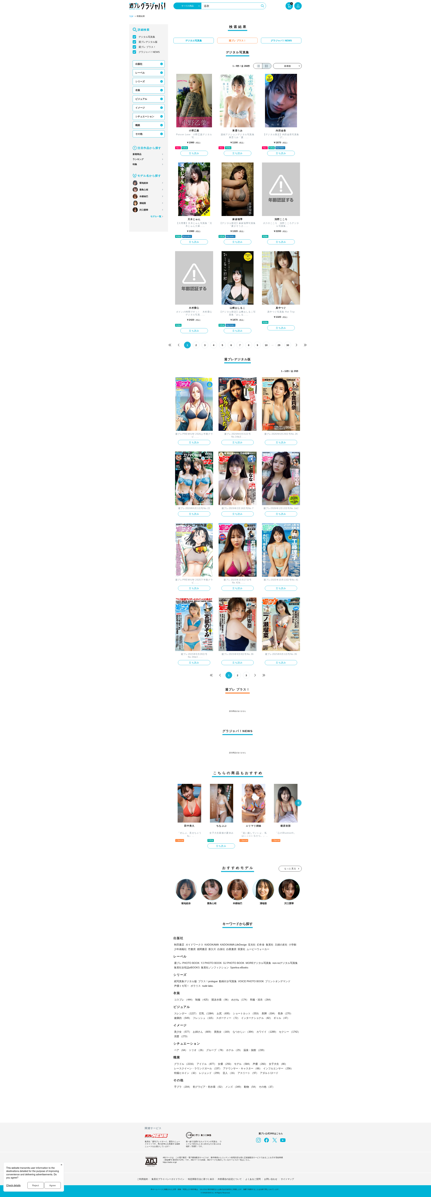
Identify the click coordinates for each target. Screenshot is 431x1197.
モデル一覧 (155, 216)
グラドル (184, 1063)
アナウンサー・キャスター (242, 1068)
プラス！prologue (208, 981)
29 (279, 345)
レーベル (140, 72)
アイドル (207, 1063)
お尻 (224, 1013)
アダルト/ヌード (269, 1073)
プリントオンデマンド (277, 981)
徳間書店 (202, 949)
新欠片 (212, 949)
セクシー (289, 1031)
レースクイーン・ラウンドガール (198, 1068)
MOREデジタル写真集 (258, 963)
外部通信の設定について (230, 1179)
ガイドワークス (194, 944)
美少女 (182, 1031)
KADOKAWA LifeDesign (233, 944)
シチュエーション (144, 116)
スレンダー (186, 1013)
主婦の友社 (281, 944)
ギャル (282, 1018)
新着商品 (137, 154)
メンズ (234, 1086)
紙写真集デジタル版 (185, 981)
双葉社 (241, 949)
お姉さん (203, 1031)
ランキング (138, 159)
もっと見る (290, 868)
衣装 (137, 90)
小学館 (292, 944)
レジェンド (210, 1073)
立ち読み (194, 153)
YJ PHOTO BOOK (211, 963)
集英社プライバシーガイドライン (168, 1179)
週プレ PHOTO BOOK (187, 963)
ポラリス (196, 985)
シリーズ (140, 81)
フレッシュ (204, 1018)
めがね (240, 999)
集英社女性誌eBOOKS (187, 967)
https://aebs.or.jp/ (170, 1162)
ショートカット (246, 1013)
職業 (137, 125)
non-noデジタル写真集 (285, 963)
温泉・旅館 (254, 1050)
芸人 (229, 1073)
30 (287, 345)
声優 (260, 1063)
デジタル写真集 (147, 36)
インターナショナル (256, 1018)
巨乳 (207, 1013)
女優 (225, 1063)
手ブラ (182, 1086)
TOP (131, 16)
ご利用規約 (142, 1179)
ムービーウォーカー (258, 949)
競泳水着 (220, 999)
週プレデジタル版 (148, 42)
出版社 (138, 64)
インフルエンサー (278, 1068)
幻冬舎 (260, 944)
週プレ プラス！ (147, 47)
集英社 (269, 944)
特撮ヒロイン (186, 1073)
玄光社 (252, 944)
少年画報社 (180, 949)
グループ (215, 1050)
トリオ (197, 1050)
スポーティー (228, 1018)
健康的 (182, 1018)
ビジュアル (141, 99)
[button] (298, 803)
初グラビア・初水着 (208, 1086)
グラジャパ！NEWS (149, 52)
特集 (135, 164)
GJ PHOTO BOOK (233, 963)
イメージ (140, 107)
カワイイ (267, 1031)
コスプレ (184, 999)
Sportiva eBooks (239, 967)
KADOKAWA (212, 944)
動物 (250, 1086)
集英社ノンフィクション (215, 967)
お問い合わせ (270, 1179)
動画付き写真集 (228, 981)
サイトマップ (287, 1179)
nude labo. (207, 985)
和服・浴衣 (261, 999)
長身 (285, 1013)
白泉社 (221, 949)
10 (266, 345)
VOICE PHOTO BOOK (251, 981)
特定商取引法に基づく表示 (201, 1179)
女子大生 (278, 1063)
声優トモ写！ (181, 985)
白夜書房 (231, 949)
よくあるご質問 (253, 1179)
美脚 (269, 1013)
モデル (242, 1063)
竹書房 (192, 949)
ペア (181, 1050)
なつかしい (244, 1031)
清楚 (181, 1036)
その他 (138, 134)
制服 (202, 999)
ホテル (234, 1050)
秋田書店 (179, 944)
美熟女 (222, 1031)
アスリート (248, 1073)
